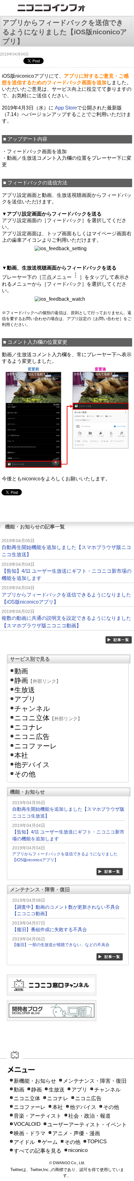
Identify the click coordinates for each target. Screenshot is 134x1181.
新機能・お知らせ (35, 1081)
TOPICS (97, 1142)
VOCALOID (27, 1124)
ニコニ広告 (32, 737)
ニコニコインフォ (67, 8)
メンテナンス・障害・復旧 (95, 1081)
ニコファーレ (35, 746)
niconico (78, 1150)
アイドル (24, 1142)
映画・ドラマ (29, 1133)
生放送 (24, 690)
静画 (21, 680)
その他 (25, 774)
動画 (21, 671)
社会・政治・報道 (89, 1116)
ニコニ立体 (32, 718)
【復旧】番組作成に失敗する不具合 (49, 929)
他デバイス (32, 765)
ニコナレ (28, 727)
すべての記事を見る (37, 1151)
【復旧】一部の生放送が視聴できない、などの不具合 (60, 944)
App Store (66, 107)
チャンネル (32, 708)
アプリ (25, 699)
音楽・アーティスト (37, 1116)
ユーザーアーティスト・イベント (87, 1125)
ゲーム (50, 1142)
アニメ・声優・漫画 (76, 1133)
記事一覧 (119, 640)
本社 (21, 755)
